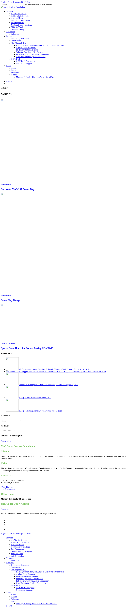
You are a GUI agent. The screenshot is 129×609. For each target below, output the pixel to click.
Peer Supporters (17, 549)
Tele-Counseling (17, 556)
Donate (9, 606)
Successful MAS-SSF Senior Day (18, 189)
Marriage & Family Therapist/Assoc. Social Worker (36, 603)
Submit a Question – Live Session (29, 579)
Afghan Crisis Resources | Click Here (16, 2)
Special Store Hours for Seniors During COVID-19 (27, 348)
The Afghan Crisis (18, 569)
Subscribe (15, 560)
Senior (8, 184)
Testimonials (16, 567)
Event (3, 184)
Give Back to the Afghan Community (31, 583)
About (8, 592)
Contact (14, 597)
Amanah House (17, 545)
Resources (10, 563)
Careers (14, 601)
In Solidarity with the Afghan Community (32, 581)
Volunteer (15, 599)
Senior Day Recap (10, 300)
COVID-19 (5, 343)
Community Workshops (20, 547)
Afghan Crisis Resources (26, 574)
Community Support (24, 590)
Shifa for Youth (17, 554)
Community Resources (20, 565)
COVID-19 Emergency (25, 588)
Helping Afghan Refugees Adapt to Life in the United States (40, 572)
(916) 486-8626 (7, 487)
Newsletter (10, 558)
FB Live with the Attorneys (27, 576)
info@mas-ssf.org (8, 489)
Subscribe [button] (6, 441)
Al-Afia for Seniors (18, 540)
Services (9, 538)
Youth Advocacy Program (21, 551)
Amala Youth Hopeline (20, 542)
